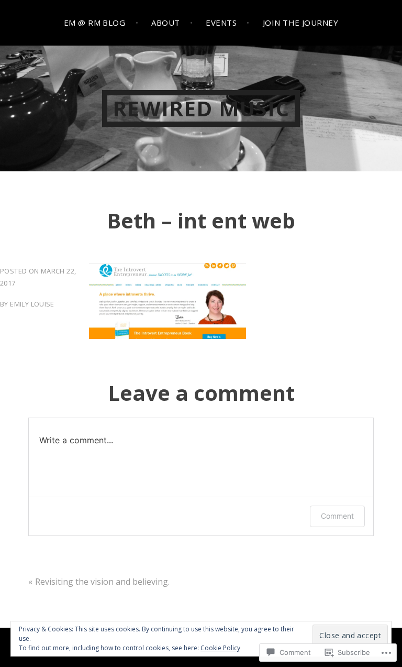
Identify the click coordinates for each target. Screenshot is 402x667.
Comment (337, 515)
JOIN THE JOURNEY (300, 22)
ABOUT (165, 22)
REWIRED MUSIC (201, 108)
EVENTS (221, 22)
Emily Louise (32, 304)
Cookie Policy (220, 647)
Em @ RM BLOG (94, 22)
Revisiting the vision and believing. (102, 581)
